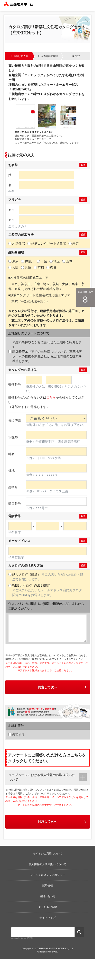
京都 (41, 267)
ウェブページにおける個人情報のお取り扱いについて (42, 777)
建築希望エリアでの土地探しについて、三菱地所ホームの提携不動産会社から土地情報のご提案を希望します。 (47, 351)
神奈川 (29, 261)
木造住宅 (18, 243)
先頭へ (89, 839)
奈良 (53, 267)
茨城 (69, 261)
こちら (51, 397)
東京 (15, 261)
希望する (18, 734)
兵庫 (28, 267)
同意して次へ (47, 687)
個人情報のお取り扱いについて (47, 864)
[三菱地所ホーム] (18, 5)
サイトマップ (47, 917)
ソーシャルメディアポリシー (47, 874)
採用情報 (47, 885)
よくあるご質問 (47, 906)
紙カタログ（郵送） (47, 577)
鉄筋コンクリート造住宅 (48, 243)
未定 (75, 243)
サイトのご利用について (47, 853)
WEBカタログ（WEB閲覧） (47, 590)
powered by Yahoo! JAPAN (22, 938)
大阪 (15, 267)
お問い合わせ (47, 896)
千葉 (44, 261)
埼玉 (56, 261)
